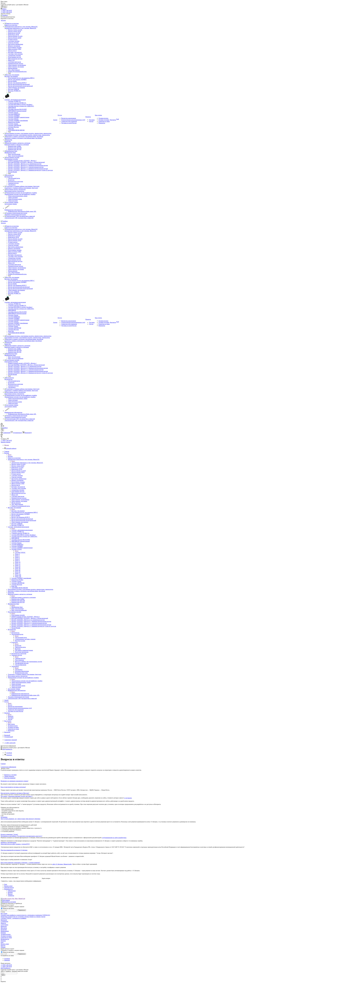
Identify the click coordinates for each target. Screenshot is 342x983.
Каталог (10, 456)
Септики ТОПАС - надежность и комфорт (13, 918)
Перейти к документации (8, 842)
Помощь (3, 932)
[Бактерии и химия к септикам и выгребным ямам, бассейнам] (29, 136)
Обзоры (3, 947)
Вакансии (4, 926)
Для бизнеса (18, 669)
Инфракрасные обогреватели (20, 693)
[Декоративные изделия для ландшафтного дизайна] (29, 193)
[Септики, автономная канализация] (29, 96)
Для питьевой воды (21, 637)
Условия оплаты (6, 934)
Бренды (3, 945)
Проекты (10, 716)
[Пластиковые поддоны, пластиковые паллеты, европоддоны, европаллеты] (29, 133)
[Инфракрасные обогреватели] (29, 207)
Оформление (12, 890)
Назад (9, 454)
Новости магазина (8, 908)
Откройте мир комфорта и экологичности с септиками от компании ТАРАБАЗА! (25, 915)
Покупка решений (9, 778)
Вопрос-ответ (5, 944)
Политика (4, 929)
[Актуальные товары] (29, 202)
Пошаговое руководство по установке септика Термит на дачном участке (23, 916)
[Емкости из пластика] (29, 23)
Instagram (9, 755)
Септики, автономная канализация (22, 530)
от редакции (128, 798)
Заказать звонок (5, 442)
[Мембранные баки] (29, 151)
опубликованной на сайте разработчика (114, 837)
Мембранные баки (17, 607)
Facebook (9, 753)
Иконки (10, 894)
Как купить (11, 724)
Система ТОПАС (20, 552)
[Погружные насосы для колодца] (29, 189)
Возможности (5, 939)
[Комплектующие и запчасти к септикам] (29, 143)
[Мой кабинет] (2, 424)
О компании (4, 921)
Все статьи (4, 913)
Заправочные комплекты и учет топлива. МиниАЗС (27, 462)
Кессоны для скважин (18, 511)
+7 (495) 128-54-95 (6, 10)
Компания (4, 920)
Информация (5, 931)
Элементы (11, 895)
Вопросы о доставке (10, 774)
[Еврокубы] (29, 140)
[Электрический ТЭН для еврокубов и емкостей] (29, 216)
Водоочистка (15, 632)
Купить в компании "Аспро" (9, 834)
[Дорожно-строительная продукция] (29, 213)
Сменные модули (20, 658)
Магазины (4, 928)
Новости (3, 923)
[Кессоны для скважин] (29, 75)
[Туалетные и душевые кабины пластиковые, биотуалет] (29, 186)
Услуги (10, 705)
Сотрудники (4, 924)
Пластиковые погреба (18, 615)
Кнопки (10, 892)
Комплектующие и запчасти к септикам (23, 597)
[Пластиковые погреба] (29, 157)
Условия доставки (6, 936)
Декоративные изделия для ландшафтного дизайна (26, 681)
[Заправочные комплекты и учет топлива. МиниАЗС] (29, 26)
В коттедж (18, 645)
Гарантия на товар (6, 937)
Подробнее (4, 817)
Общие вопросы (9, 776)
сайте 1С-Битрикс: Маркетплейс (62, 864)
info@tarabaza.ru (7, 749)
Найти (3, 975)
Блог (2, 942)
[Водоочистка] (29, 175)
